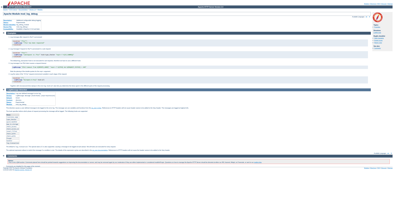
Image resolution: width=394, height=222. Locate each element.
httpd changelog (379, 38)
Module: (9, 104)
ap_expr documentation (100, 150)
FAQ (378, 4)
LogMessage (377, 32)
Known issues (378, 40)
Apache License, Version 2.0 (23, 170)
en (366, 17)
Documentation (23, 9)
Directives (373, 4)
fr (370, 17)
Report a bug (378, 42)
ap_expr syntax (96, 108)
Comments (377, 48)
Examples (377, 27)
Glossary (384, 4)
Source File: (7, 27)
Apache (5, 9)
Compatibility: (8, 29)
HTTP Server (13, 9)
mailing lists (258, 162)
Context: (10, 100)
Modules (366, 4)
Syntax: (9, 95)
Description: (7, 20)
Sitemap (390, 4)
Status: (6, 22)
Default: (9, 98)
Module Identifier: (9, 24)
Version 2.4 (32, 9)
